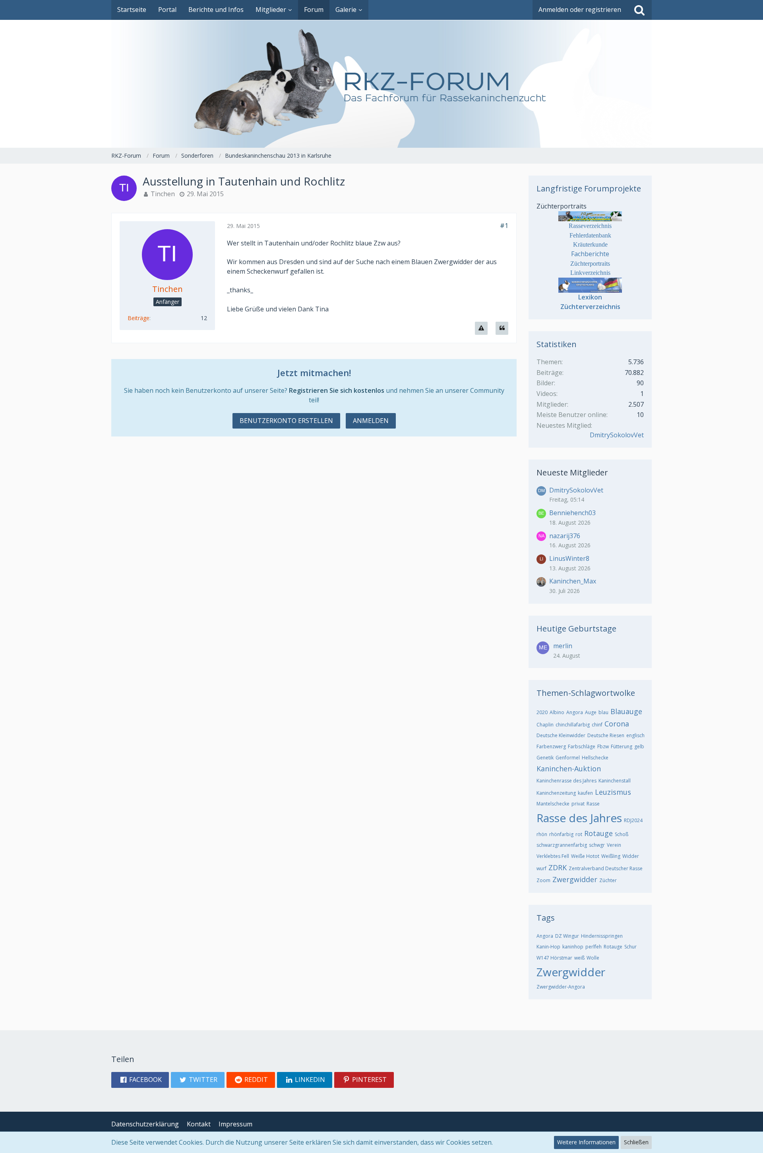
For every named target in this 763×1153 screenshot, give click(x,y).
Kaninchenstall (614, 780)
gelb (639, 746)
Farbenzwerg (551, 746)
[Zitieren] (502, 328)
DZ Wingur (567, 936)
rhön (541, 834)
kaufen (585, 793)
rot (578, 834)
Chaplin (545, 724)
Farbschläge (581, 746)
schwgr (597, 845)
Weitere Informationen (586, 1142)
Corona (616, 723)
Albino (557, 712)
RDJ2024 (633, 820)
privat (578, 803)
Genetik (545, 757)
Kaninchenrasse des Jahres (566, 780)
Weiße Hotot (585, 856)
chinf (597, 724)
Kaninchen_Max (572, 581)
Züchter (608, 880)
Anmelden (371, 420)
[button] (140, 1080)
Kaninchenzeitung (556, 793)
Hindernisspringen (602, 936)
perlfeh (593, 946)
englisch (635, 735)
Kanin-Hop (548, 946)
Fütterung (621, 746)
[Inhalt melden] (481, 328)
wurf (541, 868)
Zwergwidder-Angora (560, 986)
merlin (562, 645)
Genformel (568, 757)
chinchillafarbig (573, 724)
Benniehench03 (572, 512)
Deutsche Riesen (605, 735)
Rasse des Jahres (579, 817)
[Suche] (639, 10)
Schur (630, 946)
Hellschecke (595, 757)
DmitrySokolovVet (617, 435)
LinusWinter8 (569, 558)
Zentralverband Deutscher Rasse (606, 868)
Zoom (543, 880)
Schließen (636, 1142)
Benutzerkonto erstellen (286, 420)
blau (603, 712)
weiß (579, 957)
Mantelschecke (552, 803)
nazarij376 (564, 535)
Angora (574, 712)
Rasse (593, 803)
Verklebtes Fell (552, 856)
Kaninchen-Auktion (568, 768)
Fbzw (603, 746)
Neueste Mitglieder (572, 472)
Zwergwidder (574, 879)
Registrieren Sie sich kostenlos (336, 390)
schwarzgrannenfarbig (561, 845)
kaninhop (572, 946)
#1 (504, 225)
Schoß (621, 834)
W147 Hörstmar (554, 957)
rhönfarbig (561, 834)
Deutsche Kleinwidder (560, 735)
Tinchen (163, 193)
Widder (630, 856)
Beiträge (138, 318)
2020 (542, 712)
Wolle (593, 957)
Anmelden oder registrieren (579, 9)
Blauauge (626, 711)
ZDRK (557, 867)
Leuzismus (613, 792)
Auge (590, 712)
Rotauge (598, 833)
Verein (614, 845)
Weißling (610, 856)
